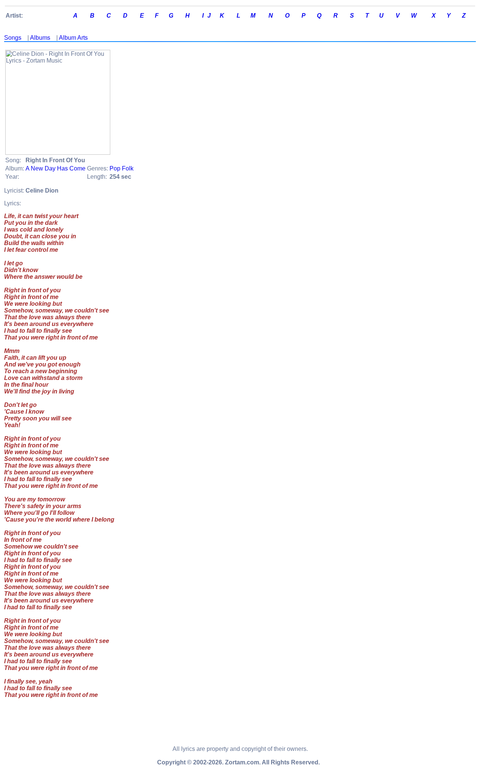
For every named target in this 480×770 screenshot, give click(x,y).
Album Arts (73, 37)
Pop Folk (122, 168)
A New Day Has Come (56, 168)
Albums (40, 37)
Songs (12, 37)
